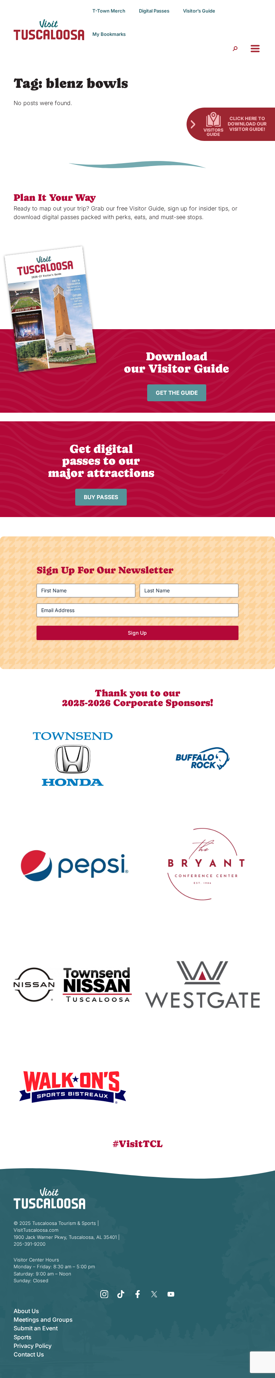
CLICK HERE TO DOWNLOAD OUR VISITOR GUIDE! (247, 124)
